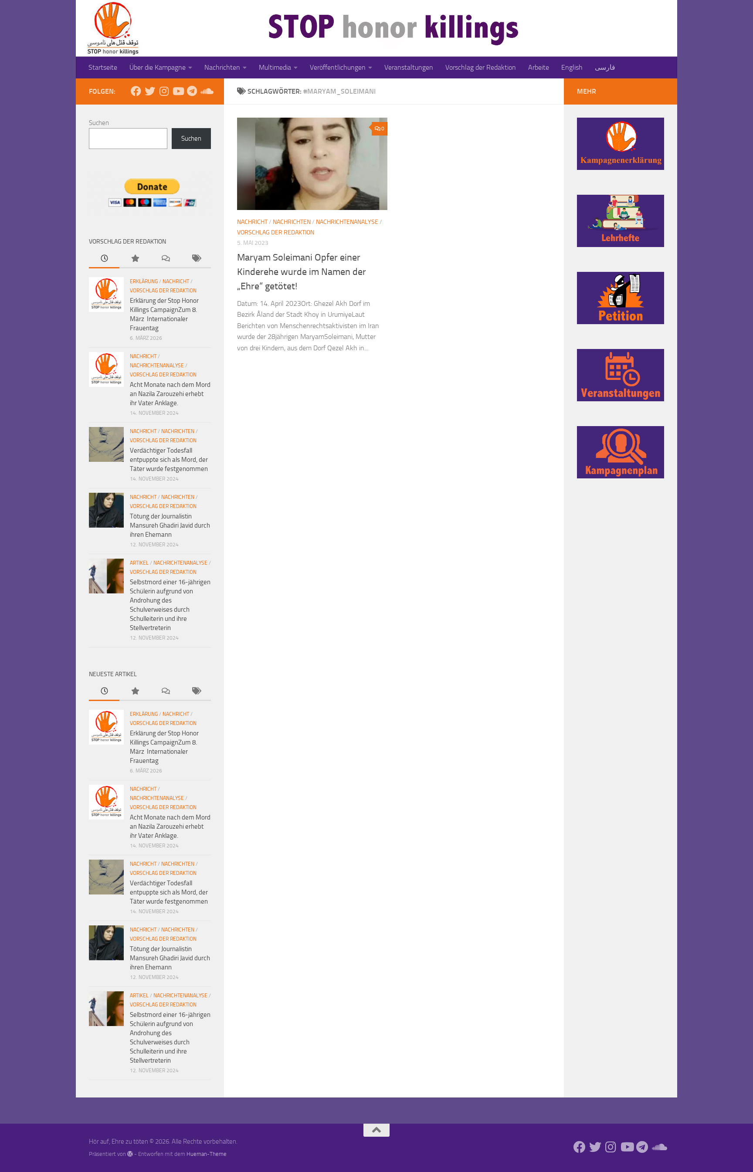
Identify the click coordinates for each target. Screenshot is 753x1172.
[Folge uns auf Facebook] (136, 91)
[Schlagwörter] (195, 259)
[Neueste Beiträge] (104, 259)
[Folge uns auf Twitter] (150, 91)
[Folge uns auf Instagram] (164, 91)
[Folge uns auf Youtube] (178, 91)
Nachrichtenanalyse (347, 222)
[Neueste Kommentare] (165, 259)
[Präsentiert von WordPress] (130, 1154)
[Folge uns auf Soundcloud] (205, 91)
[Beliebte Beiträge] (134, 259)
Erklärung (144, 281)
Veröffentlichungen (338, 67)
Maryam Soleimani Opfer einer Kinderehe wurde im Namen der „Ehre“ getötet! (301, 272)
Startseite (102, 67)
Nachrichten (222, 67)
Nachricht (252, 222)
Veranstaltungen (408, 67)
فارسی (605, 67)
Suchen (99, 123)
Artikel (139, 563)
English (572, 67)
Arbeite (538, 67)
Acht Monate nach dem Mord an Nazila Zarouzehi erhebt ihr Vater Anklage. (170, 394)
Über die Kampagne (157, 67)
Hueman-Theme (207, 1154)
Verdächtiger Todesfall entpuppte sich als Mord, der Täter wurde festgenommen (169, 460)
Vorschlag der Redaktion (480, 67)
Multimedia (275, 67)
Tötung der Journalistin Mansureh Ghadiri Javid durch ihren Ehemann (170, 525)
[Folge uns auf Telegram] (192, 91)
